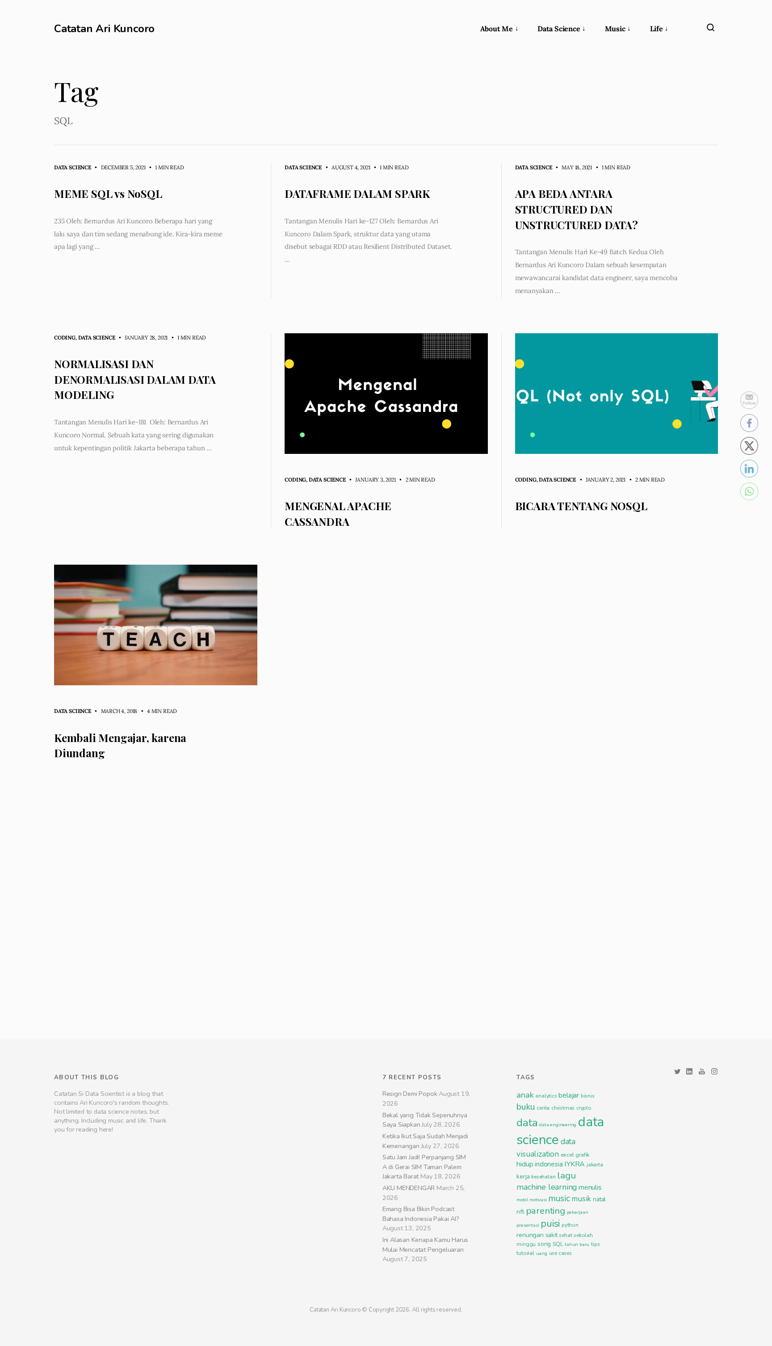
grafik (582, 1284)
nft (520, 1342)
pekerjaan (577, 1342)
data (526, 1252)
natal (599, 1329)
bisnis (588, 1225)
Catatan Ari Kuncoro (104, 28)
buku (525, 1237)
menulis (590, 1317)
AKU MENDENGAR (408, 1317)
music (559, 1328)
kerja (522, 1306)
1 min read (165, 167)
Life (656, 28)
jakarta (595, 1294)
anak (524, 1225)
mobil (522, 1329)
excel (567, 1284)
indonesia (548, 1294)
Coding (65, 337)
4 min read (157, 711)
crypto (584, 1237)
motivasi (537, 1329)
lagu (566, 1305)
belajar (568, 1225)
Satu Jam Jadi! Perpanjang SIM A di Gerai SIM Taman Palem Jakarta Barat (424, 1297)
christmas (563, 1237)
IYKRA (574, 1294)
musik (581, 1329)
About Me (496, 28)
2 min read (416, 479)
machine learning (546, 1317)
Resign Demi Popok (409, 1223)
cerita (543, 1237)
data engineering (557, 1254)
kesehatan (543, 1306)
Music (615, 28)
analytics (546, 1225)
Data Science (558, 28)
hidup (524, 1294)
